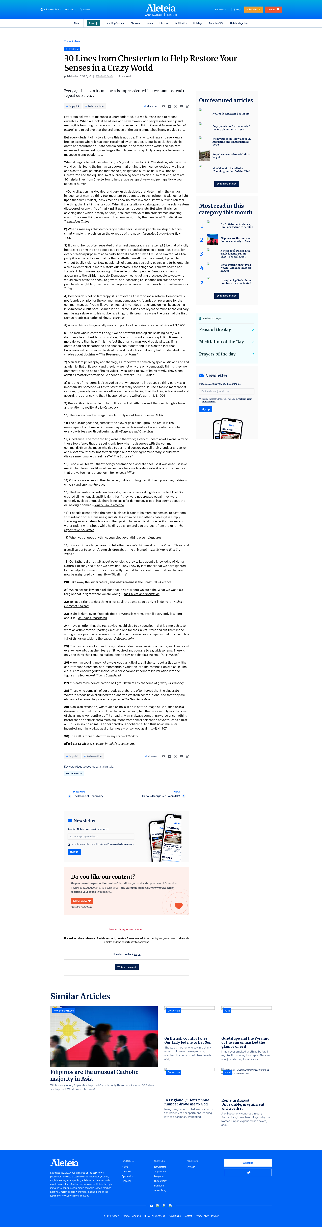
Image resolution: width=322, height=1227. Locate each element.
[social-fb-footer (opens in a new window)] (157, 1205)
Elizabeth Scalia (104, 76)
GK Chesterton (74, 773)
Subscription (160, 1180)
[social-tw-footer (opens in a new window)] (164, 1205)
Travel (228, 1072)
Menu (77, 23)
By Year (191, 1166)
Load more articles (226, 183)
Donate (271, 9)
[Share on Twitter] (175, 106)
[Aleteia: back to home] (161, 8)
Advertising (160, 1190)
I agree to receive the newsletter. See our (102, 844)
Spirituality (181, 23)
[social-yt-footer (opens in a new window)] (151, 1205)
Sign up (74, 851)
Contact (188, 1215)
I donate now (80, 901)
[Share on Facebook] (163, 106)
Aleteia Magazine (239, 23)
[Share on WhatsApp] (187, 106)
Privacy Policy (202, 1215)
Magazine (159, 1176)
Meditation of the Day (221, 341)
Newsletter (160, 1166)
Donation (159, 1185)
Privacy (215, 1215)
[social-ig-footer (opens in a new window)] (170, 1205)
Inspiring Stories (115, 23)
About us (136, 1215)
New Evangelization (64, 1010)
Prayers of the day (217, 354)
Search (86, 9)
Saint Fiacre (172, 15)
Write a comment (126, 967)
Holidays (197, 23)
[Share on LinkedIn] (169, 106)
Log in (239, 9)
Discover (135, 23)
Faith (227, 1010)
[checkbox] (69, 845)
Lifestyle (164, 23)
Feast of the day (215, 329)
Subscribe (251, 9)
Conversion (174, 1010)
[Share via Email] (181, 106)
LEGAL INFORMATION (155, 1215)
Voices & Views (72, 41)
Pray (91, 23)
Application (160, 1171)
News (150, 23)
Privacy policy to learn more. (121, 844)
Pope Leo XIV (216, 23)
